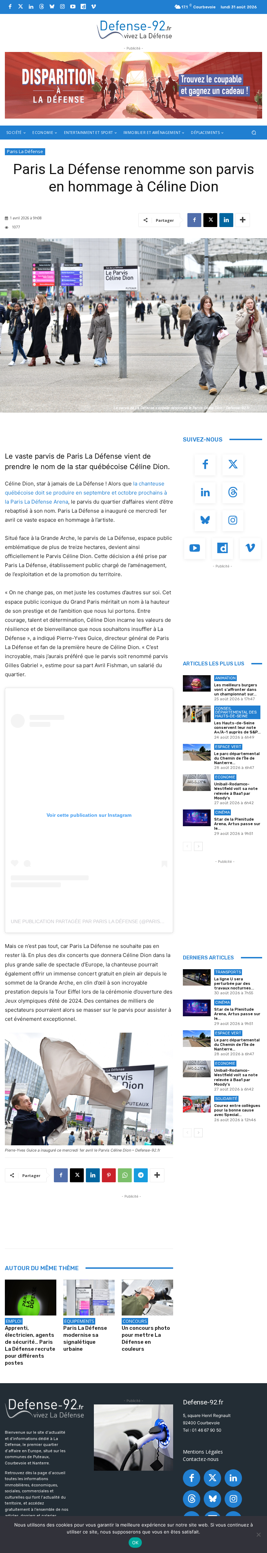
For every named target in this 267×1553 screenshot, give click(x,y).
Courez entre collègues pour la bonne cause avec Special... (237, 1110)
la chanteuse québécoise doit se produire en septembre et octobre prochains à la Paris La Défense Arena (86, 492)
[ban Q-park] (133, 1437)
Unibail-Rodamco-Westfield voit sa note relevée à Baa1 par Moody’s (236, 791)
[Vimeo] (93, 7)
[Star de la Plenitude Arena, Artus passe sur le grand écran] (197, 817)
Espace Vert (228, 747)
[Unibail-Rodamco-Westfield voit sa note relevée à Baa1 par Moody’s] (197, 782)
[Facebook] (10, 7)
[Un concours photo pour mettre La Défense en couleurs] (147, 1298)
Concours (135, 1321)
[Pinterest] (109, 1175)
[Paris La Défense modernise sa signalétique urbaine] (89, 1298)
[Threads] (41, 7)
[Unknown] (133, 85)
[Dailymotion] (83, 7)
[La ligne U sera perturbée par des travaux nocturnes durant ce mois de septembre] (197, 977)
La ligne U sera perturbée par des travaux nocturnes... (234, 983)
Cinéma (222, 812)
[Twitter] (20, 7)
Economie (225, 777)
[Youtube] (72, 7)
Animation (225, 678)
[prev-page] (187, 846)
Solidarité (226, 1098)
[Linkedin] (31, 7)
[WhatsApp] (125, 1175)
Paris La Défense (25, 151)
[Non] (258, 1534)
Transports (228, 972)
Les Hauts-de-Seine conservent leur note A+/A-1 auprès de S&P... (237, 727)
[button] (254, 132)
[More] (242, 220)
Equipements (79, 1321)
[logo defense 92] (134, 29)
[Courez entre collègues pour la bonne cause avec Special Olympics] (197, 1104)
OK (135, 1542)
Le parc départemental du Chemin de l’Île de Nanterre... (237, 758)
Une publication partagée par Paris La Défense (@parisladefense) (100, 921)
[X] (210, 220)
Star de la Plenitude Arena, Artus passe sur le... (237, 824)
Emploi (14, 1321)
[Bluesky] (52, 7)
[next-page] (198, 846)
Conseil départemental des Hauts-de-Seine (236, 712)
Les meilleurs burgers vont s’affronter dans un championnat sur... (235, 689)
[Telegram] (141, 1175)
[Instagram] (62, 7)
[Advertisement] (131, 1215)
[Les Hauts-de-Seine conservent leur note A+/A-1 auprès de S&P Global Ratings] (197, 714)
